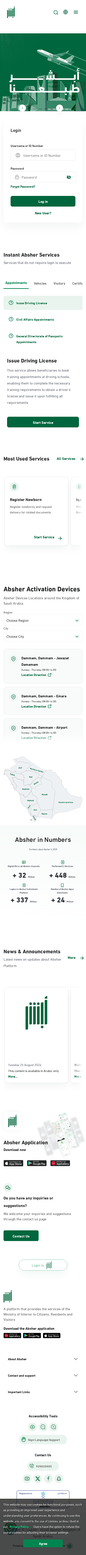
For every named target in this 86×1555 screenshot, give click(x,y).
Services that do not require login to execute (37, 262)
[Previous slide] (22, 108)
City (6, 628)
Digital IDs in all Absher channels (24, 866)
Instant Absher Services (32, 254)
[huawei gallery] (60, 1163)
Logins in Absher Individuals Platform (24, 890)
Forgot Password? (23, 186)
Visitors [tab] (59, 283)
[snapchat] (59, 1478)
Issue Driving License (32, 360)
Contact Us (21, 1236)
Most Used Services (26, 458)
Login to (38, 1265)
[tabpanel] (43, 362)
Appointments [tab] (16, 282)
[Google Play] (37, 1163)
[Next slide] (59, 108)
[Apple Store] (13, 1163)
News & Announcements (32, 951)
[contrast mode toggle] (32, 1427)
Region (8, 612)
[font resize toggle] (43, 1427)
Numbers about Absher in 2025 (43, 849)
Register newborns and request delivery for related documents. (31, 509)
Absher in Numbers (43, 839)
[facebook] (48, 1478)
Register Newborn (26, 499)
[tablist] (43, 282)
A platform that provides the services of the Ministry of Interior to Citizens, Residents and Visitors (38, 1314)
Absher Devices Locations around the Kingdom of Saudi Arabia (41, 600)
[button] (43, 666)
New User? (43, 212)
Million (31, 877)
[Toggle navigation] (75, 12)
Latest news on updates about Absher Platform (33, 962)
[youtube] (27, 1478)
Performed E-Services (62, 866)
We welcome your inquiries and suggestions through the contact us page (37, 1216)
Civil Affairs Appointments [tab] (35, 319)
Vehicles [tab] (40, 283)
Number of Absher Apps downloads (62, 890)
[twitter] (37, 1478)
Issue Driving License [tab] (31, 303)
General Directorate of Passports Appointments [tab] (39, 339)
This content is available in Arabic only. (33, 1073)
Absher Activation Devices (42, 588)
